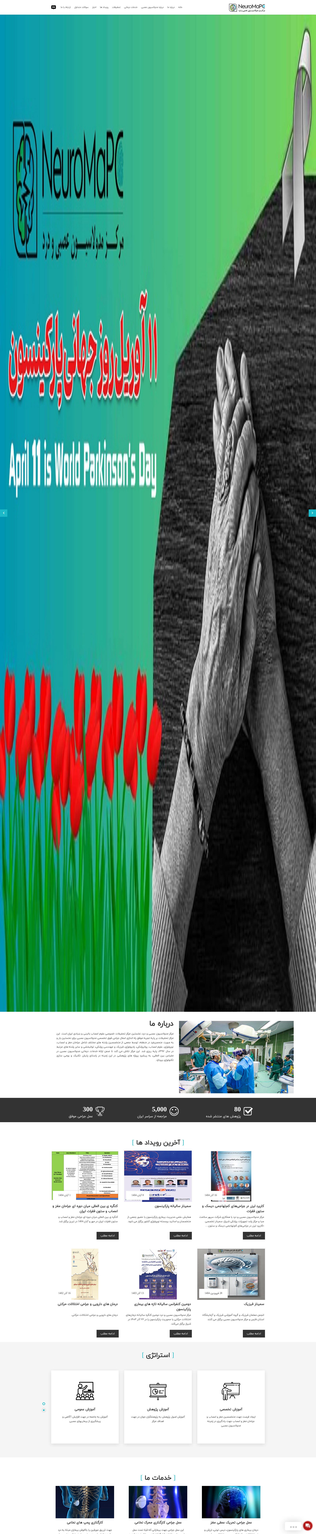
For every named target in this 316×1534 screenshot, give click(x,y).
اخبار (94, 7)
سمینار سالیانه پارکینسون (173, 1206)
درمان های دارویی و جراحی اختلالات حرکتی (88, 1304)
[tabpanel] (158, 1407)
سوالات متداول (81, 7)
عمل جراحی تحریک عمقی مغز (231, 1522)
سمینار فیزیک (254, 1304)
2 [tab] (43, 1410)
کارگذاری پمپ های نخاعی (85, 1522)
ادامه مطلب (254, 1236)
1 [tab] (43, 1403)
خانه (180, 7)
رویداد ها (104, 7)
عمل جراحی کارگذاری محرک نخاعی (158, 1522)
